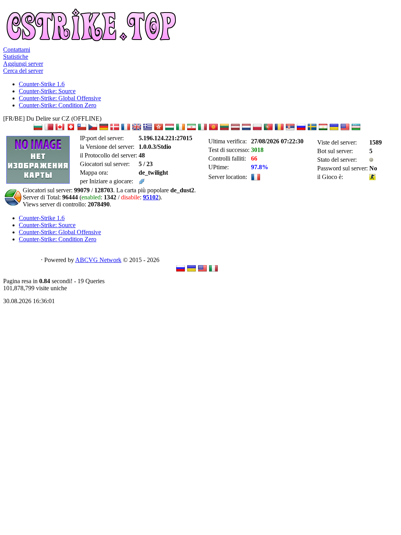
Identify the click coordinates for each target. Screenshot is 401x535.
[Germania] (103, 129)
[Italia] (202, 129)
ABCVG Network (98, 260)
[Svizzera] (71, 129)
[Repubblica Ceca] (93, 129)
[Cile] (82, 129)
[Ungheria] (169, 129)
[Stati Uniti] (345, 129)
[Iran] (191, 129)
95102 (151, 197)
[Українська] (191, 271)
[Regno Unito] (136, 129)
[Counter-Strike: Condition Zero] (372, 178)
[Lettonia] (235, 129)
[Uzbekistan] (356, 129)
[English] (202, 271)
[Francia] (125, 129)
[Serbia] (290, 129)
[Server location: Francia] (255, 179)
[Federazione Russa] (301, 129)
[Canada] (60, 129)
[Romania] (279, 129)
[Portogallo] (268, 129)
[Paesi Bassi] (246, 129)
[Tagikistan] (323, 129)
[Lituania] (224, 129)
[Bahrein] (49, 129)
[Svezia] (312, 129)
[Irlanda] (180, 129)
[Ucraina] (334, 129)
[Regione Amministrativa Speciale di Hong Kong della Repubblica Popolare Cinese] (158, 129)
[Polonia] (257, 129)
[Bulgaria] (38, 129)
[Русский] (180, 271)
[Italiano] (213, 271)
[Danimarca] (114, 129)
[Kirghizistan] (213, 129)
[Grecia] (147, 129)
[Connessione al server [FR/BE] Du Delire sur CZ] (142, 182)
